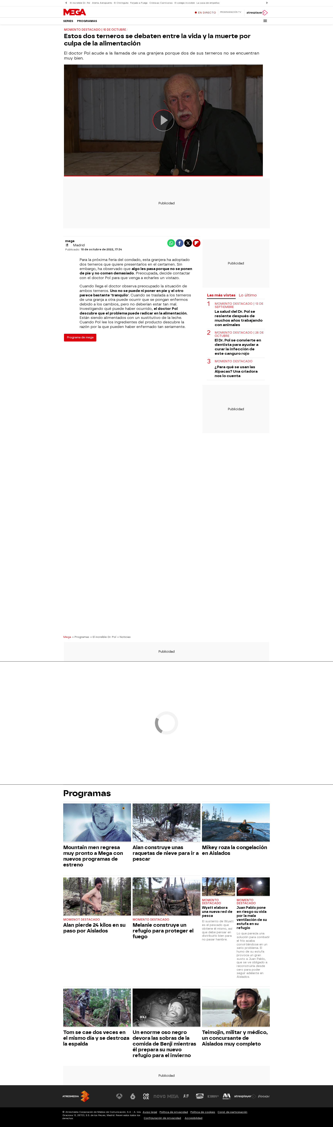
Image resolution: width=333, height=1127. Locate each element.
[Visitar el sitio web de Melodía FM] (226, 1096)
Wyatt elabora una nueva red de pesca (217, 912)
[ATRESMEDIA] (75, 1096)
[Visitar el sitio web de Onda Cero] (200, 1096)
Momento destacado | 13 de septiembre (239, 305)
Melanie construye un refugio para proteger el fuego (163, 930)
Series (68, 21)
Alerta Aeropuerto (102, 3)
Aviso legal (150, 1112)
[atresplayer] (257, 13)
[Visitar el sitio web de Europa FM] (213, 1096)
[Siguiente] (267, 3)
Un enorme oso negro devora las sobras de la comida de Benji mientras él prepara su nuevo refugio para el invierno (164, 1043)
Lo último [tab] (248, 295)
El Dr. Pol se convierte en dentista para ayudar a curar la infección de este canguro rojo (238, 347)
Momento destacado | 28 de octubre (239, 334)
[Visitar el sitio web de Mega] (173, 1096)
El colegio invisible (185, 3)
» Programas (80, 636)
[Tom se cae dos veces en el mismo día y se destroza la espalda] (97, 1008)
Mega (67, 636)
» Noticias (124, 636)
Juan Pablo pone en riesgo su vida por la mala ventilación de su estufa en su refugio (252, 918)
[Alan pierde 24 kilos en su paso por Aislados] (97, 897)
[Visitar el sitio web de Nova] (159, 1096)
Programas (87, 21)
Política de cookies (202, 1112)
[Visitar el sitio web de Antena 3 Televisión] (119, 1096)
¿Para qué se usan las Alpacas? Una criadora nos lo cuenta (236, 371)
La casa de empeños (208, 3)
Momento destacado (233, 361)
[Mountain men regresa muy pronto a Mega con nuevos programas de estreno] (97, 823)
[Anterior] (66, 3)
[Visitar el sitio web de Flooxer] (264, 1096)
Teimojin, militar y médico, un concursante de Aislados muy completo (235, 1038)
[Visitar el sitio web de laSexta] (133, 1096)
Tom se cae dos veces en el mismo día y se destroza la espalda (96, 1038)
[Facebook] (67, 245)
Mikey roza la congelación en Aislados (234, 850)
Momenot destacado (81, 919)
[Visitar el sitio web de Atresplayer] (245, 1096)
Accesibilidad (193, 1118)
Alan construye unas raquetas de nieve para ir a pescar (166, 853)
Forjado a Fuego (138, 3)
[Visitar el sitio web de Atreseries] (186, 1096)
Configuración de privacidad (162, 1118)
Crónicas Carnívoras (161, 3)
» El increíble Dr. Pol (103, 636)
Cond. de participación (232, 1112)
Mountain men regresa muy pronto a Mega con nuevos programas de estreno (93, 856)
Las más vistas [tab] (221, 295)
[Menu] (265, 21)
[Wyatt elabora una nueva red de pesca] (218, 887)
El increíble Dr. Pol (80, 3)
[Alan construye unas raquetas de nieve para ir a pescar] (166, 823)
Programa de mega (80, 337)
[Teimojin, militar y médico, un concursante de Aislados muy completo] (236, 1008)
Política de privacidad (174, 1112)
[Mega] (87, 12)
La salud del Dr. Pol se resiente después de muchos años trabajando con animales (238, 318)
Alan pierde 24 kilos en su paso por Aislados (94, 928)
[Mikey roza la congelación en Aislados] (236, 823)
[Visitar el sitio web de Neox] (146, 1096)
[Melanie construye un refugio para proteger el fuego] (166, 897)
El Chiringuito (121, 3)
